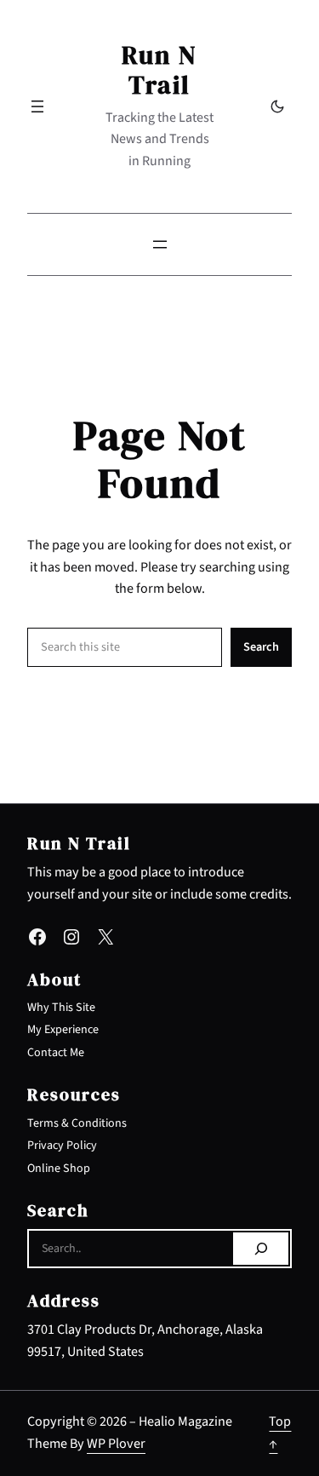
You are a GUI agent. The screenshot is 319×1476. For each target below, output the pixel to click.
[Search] (260, 1248)
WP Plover (116, 1443)
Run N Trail (159, 69)
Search (261, 647)
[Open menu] (37, 106)
